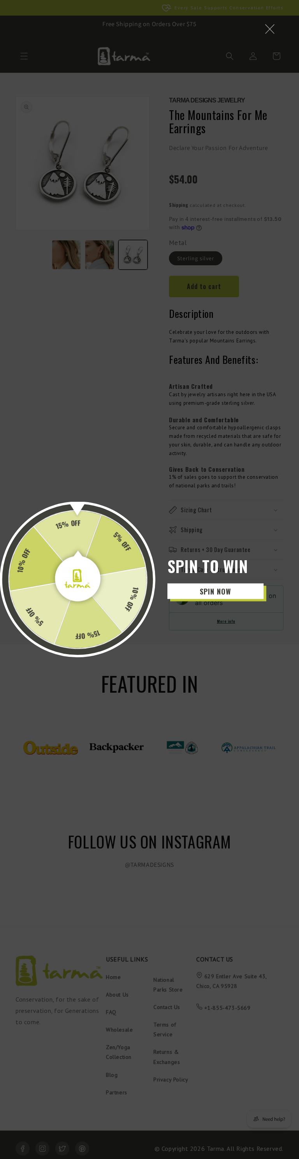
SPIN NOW (215, 591)
